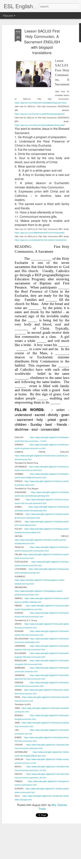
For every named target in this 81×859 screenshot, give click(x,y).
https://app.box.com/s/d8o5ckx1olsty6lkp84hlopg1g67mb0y (40, 102)
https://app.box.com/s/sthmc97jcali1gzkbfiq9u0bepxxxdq (39, 125)
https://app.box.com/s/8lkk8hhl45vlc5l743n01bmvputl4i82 (40, 232)
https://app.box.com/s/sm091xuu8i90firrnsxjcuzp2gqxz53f (40, 114)
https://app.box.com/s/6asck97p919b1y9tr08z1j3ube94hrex (41, 240)
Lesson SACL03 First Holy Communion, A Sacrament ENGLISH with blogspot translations (42, 41)
